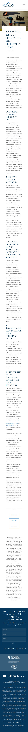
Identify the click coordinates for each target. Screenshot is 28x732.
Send (13, 643)
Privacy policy (19, 727)
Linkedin (14, 526)
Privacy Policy (15, 722)
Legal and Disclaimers (11, 727)
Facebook (14, 514)
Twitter (14, 520)
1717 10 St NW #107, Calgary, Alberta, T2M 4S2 (14, 682)
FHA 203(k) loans (10, 425)
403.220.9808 (15, 684)
